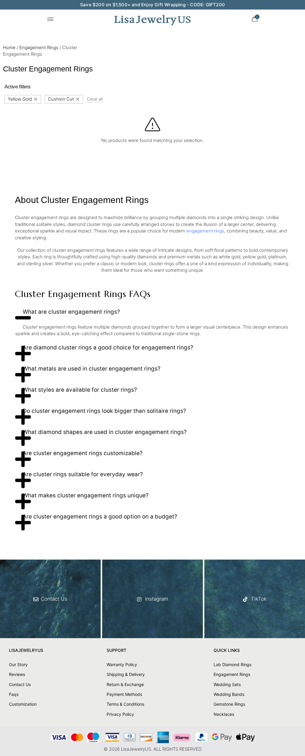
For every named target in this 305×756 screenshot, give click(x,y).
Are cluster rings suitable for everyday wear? (83, 474)
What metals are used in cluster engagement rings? (92, 368)
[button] (152, 314)
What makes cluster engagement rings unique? (86, 495)
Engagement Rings (38, 47)
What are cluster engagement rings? (71, 311)
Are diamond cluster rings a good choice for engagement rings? (108, 347)
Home (9, 47)
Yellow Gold (20, 99)
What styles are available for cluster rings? (80, 389)
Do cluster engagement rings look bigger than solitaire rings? (104, 410)
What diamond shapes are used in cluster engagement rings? (105, 432)
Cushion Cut (61, 99)
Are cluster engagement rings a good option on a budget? (100, 516)
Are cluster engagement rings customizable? (83, 453)
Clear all (95, 99)
